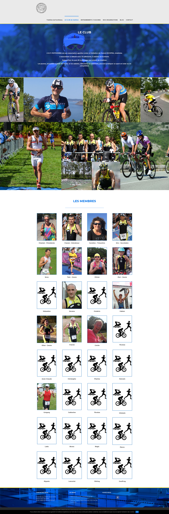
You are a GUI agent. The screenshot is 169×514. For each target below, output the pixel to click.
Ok (137, 512)
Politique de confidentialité (109, 509)
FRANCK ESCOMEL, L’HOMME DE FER (81, 496)
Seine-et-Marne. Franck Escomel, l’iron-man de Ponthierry (83, 501)
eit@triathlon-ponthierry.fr (47, 500)
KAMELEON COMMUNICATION (93, 509)
